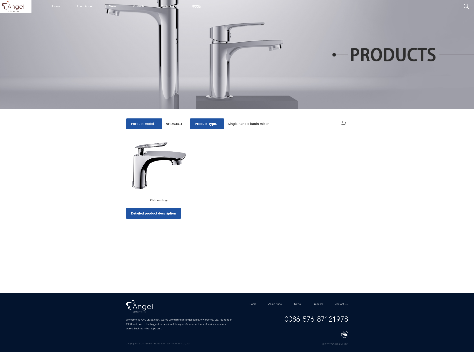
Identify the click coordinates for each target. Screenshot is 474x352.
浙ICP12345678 (330, 344)
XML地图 (343, 344)
